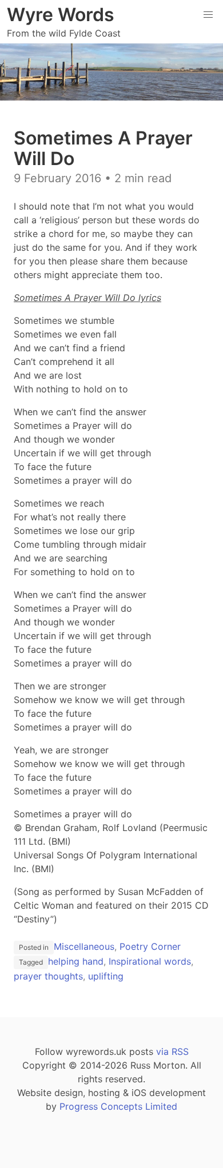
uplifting (106, 976)
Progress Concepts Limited (118, 1106)
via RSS (172, 1051)
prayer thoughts (48, 976)
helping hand (75, 961)
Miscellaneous (84, 946)
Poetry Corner (150, 946)
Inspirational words (150, 961)
